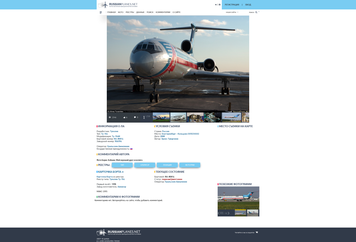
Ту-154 (104, 133)
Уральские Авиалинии (118, 146)
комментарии (163, 12)
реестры (130, 12)
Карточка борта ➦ (111, 171)
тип (122, 165)
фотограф (189, 165)
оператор (144, 165)
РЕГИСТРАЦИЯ (232, 4)
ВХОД (248, 4)
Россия (165, 131)
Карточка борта (105, 176)
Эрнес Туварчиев (169, 138)
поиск (150, 12)
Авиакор (122, 186)
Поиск (252, 12)
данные (140, 12)
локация (167, 165)
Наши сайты (231, 12)
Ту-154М (116, 136)
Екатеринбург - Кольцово (180, 133)
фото (120, 12)
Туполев (114, 131)
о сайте (176, 12)
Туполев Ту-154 (117, 179)
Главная (111, 12)
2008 (162, 136)
